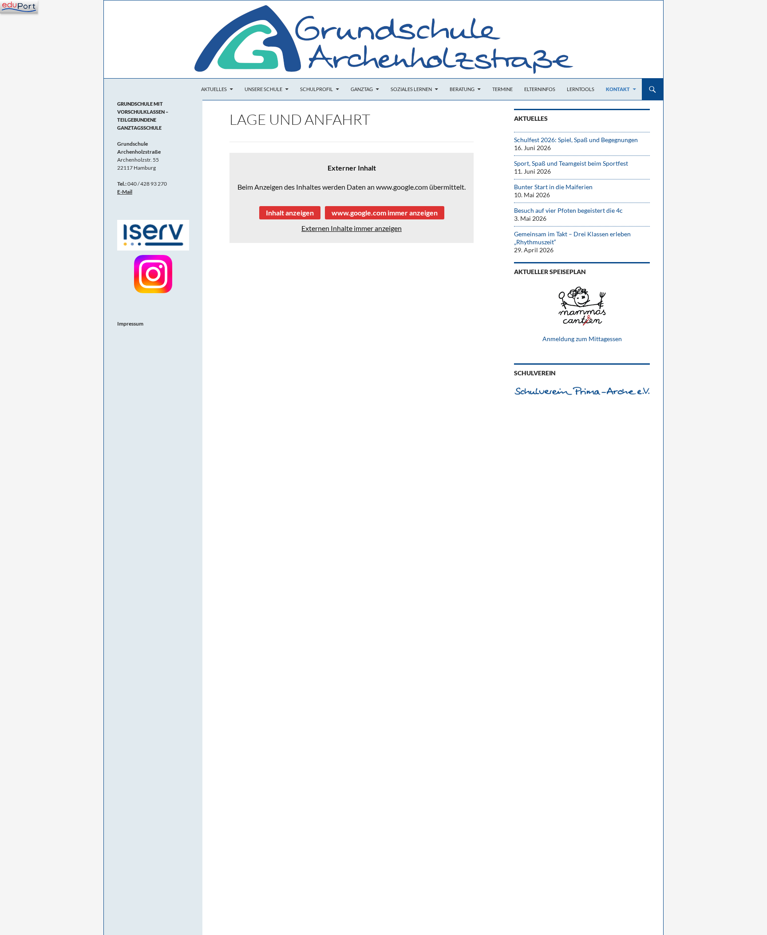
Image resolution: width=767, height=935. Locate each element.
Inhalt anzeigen (290, 212)
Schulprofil (316, 89)
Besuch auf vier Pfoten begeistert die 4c (568, 210)
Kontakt (618, 89)
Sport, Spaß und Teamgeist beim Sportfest (571, 163)
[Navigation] (19, 6)
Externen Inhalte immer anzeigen (351, 228)
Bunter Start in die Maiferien (553, 187)
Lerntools (580, 89)
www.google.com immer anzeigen (385, 212)
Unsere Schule (263, 89)
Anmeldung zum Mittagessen (582, 338)
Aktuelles (214, 89)
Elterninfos (539, 89)
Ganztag (362, 89)
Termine (502, 89)
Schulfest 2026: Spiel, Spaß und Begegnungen (576, 139)
